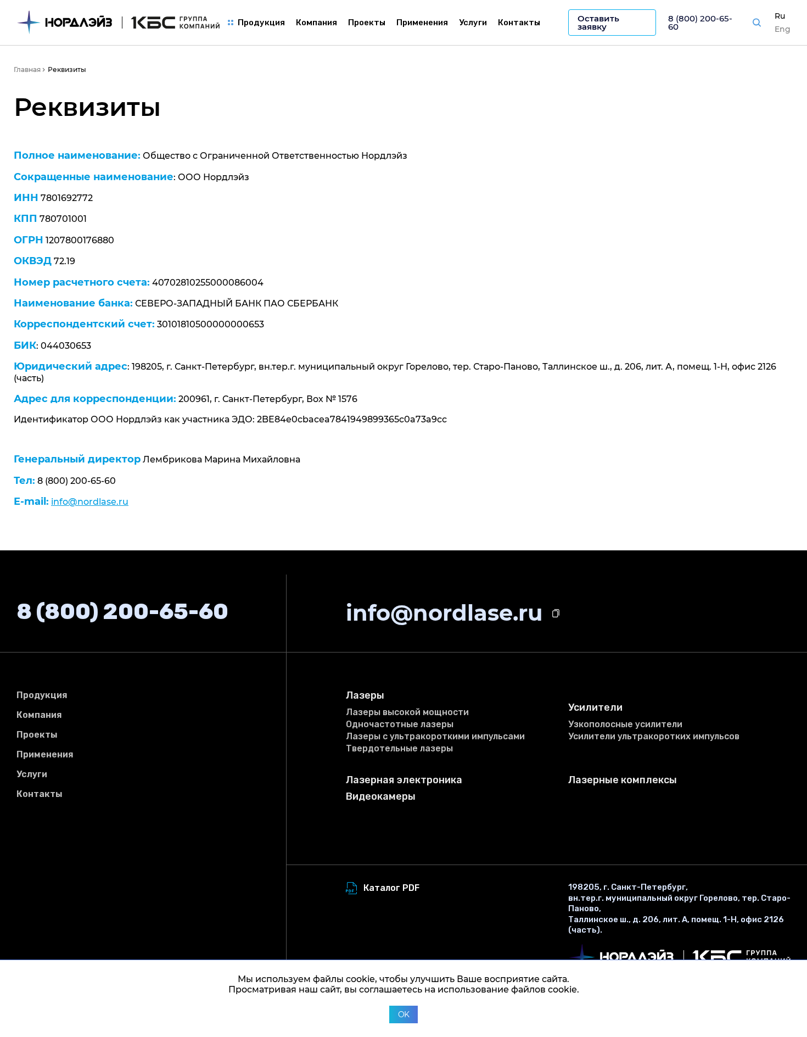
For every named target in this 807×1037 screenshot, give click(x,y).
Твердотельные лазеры (399, 748)
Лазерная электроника (404, 780)
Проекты (366, 22)
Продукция (261, 22)
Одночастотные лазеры (399, 724)
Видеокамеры (381, 796)
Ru (780, 16)
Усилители (595, 707)
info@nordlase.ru (89, 502)
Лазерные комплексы (622, 780)
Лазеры (365, 695)
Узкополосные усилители (625, 724)
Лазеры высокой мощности (407, 712)
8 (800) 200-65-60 (700, 22)
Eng (783, 29)
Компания (316, 22)
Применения (422, 22)
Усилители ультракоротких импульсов (653, 736)
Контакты (519, 22)
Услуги (473, 22)
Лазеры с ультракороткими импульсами (435, 736)
